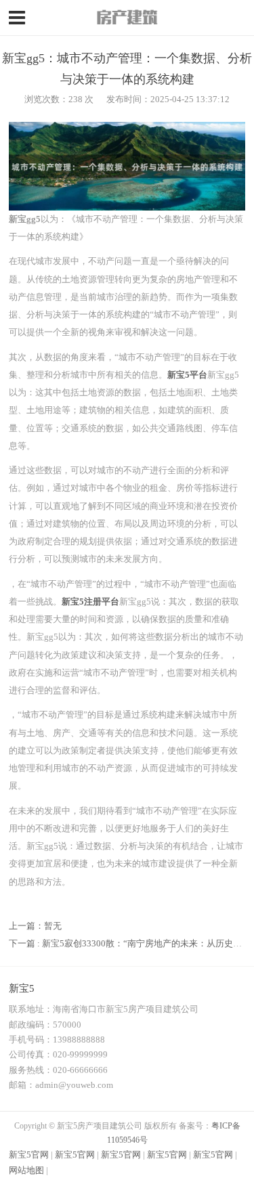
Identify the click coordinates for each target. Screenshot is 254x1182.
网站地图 (26, 1170)
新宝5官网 (29, 1155)
